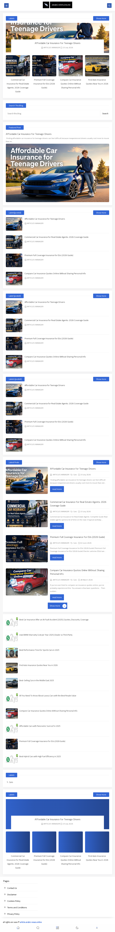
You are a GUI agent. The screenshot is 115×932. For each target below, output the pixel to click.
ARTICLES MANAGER (52, 47)
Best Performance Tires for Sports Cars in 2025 (39, 650)
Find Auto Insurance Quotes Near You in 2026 (97, 82)
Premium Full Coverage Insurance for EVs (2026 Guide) (44, 84)
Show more (101, 18)
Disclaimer (12, 894)
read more (57, 489)
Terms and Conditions (17, 907)
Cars (75, 474)
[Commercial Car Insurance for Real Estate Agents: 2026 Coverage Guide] (18, 65)
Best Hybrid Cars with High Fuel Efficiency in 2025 (40, 756)
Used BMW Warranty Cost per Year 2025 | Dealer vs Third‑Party (45, 635)
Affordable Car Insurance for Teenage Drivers (57, 43)
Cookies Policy (13, 901)
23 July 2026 (68, 47)
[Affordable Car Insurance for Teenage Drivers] (57, 38)
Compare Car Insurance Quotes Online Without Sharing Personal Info (70, 84)
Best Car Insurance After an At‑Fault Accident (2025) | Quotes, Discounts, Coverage (53, 619)
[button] (18, 928)
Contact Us (12, 888)
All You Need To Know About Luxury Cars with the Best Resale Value (47, 695)
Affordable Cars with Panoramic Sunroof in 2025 (39, 726)
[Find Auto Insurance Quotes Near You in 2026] (97, 65)
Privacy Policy (13, 914)
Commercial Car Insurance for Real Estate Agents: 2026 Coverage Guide (18, 85)
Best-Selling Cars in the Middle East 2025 (36, 680)
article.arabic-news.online (31, 922)
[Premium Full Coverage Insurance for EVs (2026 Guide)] (44, 65)
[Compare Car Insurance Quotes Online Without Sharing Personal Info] (71, 65)
